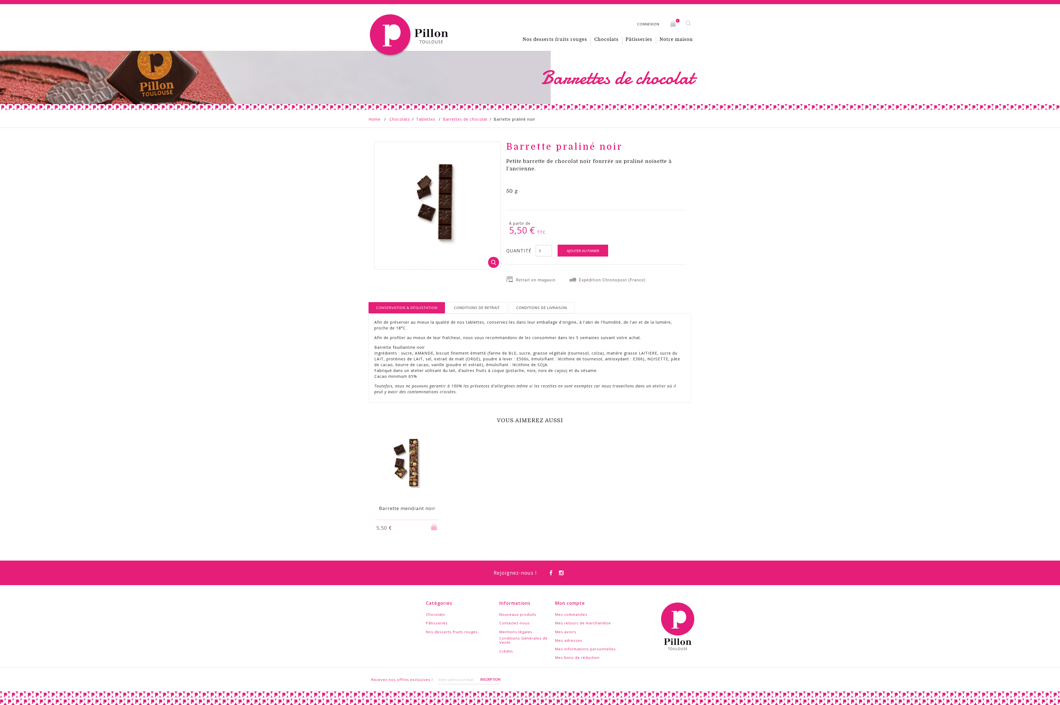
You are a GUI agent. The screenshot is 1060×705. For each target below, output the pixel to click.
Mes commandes (571, 614)
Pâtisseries (639, 39)
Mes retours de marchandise (583, 623)
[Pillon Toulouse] (410, 35)
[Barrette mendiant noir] (407, 463)
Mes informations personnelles (585, 649)
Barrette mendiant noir (407, 508)
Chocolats (606, 39)
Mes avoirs (565, 632)
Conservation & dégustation (407, 307)
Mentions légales (515, 632)
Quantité (518, 251)
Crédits (506, 651)
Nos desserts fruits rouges (555, 39)
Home (375, 119)
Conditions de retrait (477, 307)
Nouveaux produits (517, 614)
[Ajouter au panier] (434, 525)
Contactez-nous (514, 623)
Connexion (648, 24)
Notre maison (676, 39)
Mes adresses (568, 640)
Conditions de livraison (541, 307)
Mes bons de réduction (577, 658)
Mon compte (570, 603)
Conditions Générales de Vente (523, 640)
